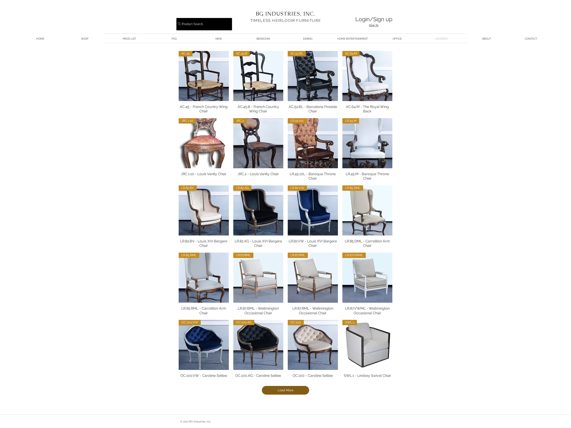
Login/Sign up (373, 19)
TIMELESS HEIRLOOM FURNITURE (285, 20)
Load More (285, 390)
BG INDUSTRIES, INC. (285, 13)
